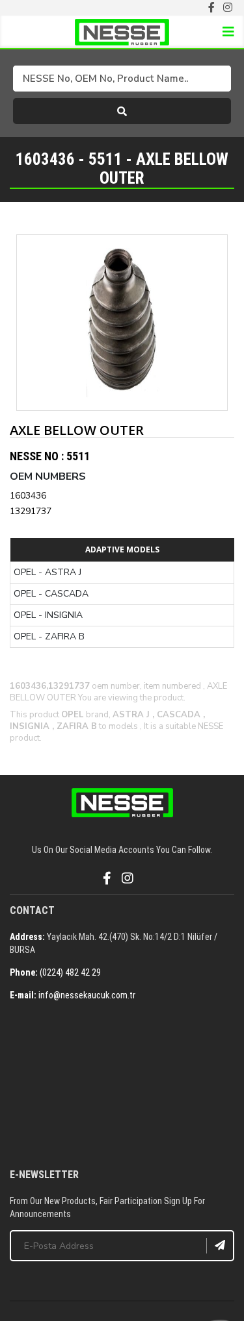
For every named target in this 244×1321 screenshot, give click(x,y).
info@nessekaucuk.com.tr (86, 995)
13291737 (30, 511)
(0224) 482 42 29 (70, 972)
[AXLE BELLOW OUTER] (122, 322)
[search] (122, 111)
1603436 (28, 495)
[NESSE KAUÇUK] (122, 1086)
